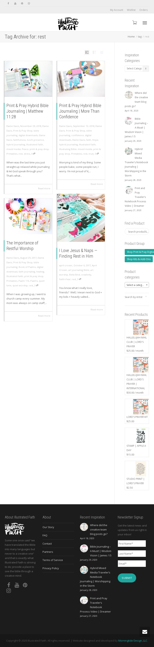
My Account (116, 10)
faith (88, 139)
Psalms (34, 280)
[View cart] (134, 22)
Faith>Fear (65, 279)
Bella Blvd (74, 274)
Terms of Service (53, 560)
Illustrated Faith (34, 144)
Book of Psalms (27, 266)
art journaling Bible (78, 269)
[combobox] (137, 285)
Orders (143, 10)
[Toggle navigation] (144, 22)
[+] (28, 79)
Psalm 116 (23, 280)
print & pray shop (39, 149)
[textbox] (137, 285)
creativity (86, 274)
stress (27, 153)
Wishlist (131, 10)
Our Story (48, 527)
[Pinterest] (22, 3)
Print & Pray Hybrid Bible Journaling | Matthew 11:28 (27, 111)
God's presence (35, 139)
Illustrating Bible (68, 149)
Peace (25, 149)
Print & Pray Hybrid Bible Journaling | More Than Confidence (80, 111)
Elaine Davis (78, 139)
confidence (77, 135)
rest (20, 153)
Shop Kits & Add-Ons (139, 259)
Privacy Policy (51, 568)
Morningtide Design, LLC (132, 640)
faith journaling (27, 271)
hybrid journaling (15, 144)
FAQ (45, 535)
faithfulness (19, 139)
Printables (11, 153)
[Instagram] (28, 3)
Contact (47, 543)
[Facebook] (8, 3)
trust (91, 153)
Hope (95, 139)
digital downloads (28, 135)
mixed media (13, 149)
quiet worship (20, 285)
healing (40, 271)
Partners (48, 552)
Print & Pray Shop (22, 130)
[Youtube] (15, 3)
